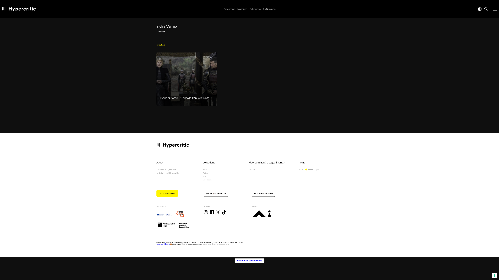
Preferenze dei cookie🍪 (164, 244)
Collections (229, 9)
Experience (207, 180)
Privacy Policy (215, 244)
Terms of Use (206, 244)
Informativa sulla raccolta (249, 260)
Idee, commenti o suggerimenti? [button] (266, 163)
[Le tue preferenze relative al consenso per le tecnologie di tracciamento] (494, 275)
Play (204, 176)
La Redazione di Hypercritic (167, 173)
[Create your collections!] (167, 193)
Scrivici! (252, 170)
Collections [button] (209, 163)
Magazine (242, 9)
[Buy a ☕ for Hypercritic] (216, 193)
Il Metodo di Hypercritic (166, 170)
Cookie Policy (224, 244)
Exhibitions (255, 9)
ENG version (269, 9)
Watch (205, 173)
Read (205, 170)
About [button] (159, 163)
